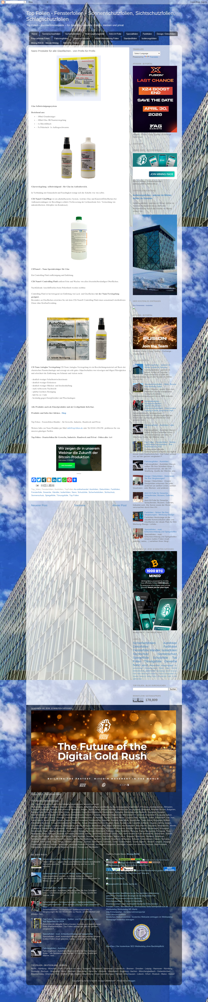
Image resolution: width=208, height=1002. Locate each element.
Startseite (79, 505)
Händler (55, 492)
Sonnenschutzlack (81, 38)
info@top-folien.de (75, 427)
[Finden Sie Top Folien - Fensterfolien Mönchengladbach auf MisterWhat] (113, 870)
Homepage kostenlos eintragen (120, 920)
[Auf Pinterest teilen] (53, 485)
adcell (145, 665)
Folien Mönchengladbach (116, 915)
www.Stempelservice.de (157, 906)
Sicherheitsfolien (72, 34)
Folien (139, 673)
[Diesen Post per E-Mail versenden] (42, 485)
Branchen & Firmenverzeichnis (120, 898)
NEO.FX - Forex (70, 43)
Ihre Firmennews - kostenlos (143, 305)
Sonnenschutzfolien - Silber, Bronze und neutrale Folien (160, 385)
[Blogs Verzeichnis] (127, 863)
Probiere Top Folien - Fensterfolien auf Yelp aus (127, 873)
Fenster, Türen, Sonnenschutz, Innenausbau (126, 906)
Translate (154, 57)
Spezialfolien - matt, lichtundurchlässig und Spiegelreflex (160, 530)
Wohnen (138, 898)
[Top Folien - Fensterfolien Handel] (134, 308)
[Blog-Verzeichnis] (142, 863)
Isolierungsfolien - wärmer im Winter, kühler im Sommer (157, 366)
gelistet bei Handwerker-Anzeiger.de (122, 896)
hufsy (154, 676)
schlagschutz (162, 676)
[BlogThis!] (45, 485)
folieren (149, 676)
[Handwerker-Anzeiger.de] (141, 941)
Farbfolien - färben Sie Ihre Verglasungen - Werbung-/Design (159, 513)
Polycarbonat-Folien (40, 38)
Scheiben (153, 673)
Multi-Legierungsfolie (94, 34)
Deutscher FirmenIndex (147, 904)
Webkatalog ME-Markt (127, 909)
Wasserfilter (154, 665)
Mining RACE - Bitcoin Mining (44, 43)
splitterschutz (137, 679)
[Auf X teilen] (47, 485)
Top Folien (74, 495)
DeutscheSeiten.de (147, 896)
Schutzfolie (82, 492)
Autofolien (93, 489)
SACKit (174, 668)
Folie (134, 673)
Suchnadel (131, 904)
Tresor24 (160, 673)
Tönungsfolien (169, 673)
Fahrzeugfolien (61, 38)
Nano (74, 492)
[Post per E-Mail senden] (37, 485)
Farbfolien (147, 34)
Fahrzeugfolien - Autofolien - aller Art (59, 888)
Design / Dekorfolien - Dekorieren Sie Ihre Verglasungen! (159, 477)
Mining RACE (133, 854)
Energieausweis (151, 668)
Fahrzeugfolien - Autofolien (156, 461)
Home (34, 34)
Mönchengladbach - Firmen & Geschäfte (124, 901)
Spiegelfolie (50, 495)
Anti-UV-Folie (115, 34)
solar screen (172, 676)
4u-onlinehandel (81, 489)
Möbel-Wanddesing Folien (107, 38)
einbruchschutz (139, 671)
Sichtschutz (109, 492)
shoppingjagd (167, 665)
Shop (64, 412)
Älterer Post (119, 505)
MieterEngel (145, 673)
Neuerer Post (39, 505)
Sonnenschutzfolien (51, 34)
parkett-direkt (150, 671)
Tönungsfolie (62, 495)
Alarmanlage (160, 671)
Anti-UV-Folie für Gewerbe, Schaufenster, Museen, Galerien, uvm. (159, 495)
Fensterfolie (36, 492)
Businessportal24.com (116, 904)
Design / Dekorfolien (166, 34)
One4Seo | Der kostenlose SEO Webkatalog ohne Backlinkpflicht (135, 946)
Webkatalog (153, 893)
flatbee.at (143, 676)
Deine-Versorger (171, 671)
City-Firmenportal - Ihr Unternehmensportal (125, 912)
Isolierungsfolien (149, 38)
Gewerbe (47, 492)
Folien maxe (164, 668)
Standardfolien (130, 38)
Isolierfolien (65, 492)
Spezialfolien (132, 34)
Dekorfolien (104, 489)
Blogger (131, 981)
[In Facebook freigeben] (50, 485)
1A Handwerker (113, 893)
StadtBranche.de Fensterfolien (134, 893)
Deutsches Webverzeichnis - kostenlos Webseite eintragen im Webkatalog (139, 917)
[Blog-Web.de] (136, 860)
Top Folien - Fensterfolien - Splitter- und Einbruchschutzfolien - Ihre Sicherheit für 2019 (160, 444)
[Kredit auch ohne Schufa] (169, 870)
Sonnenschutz (37, 495)
